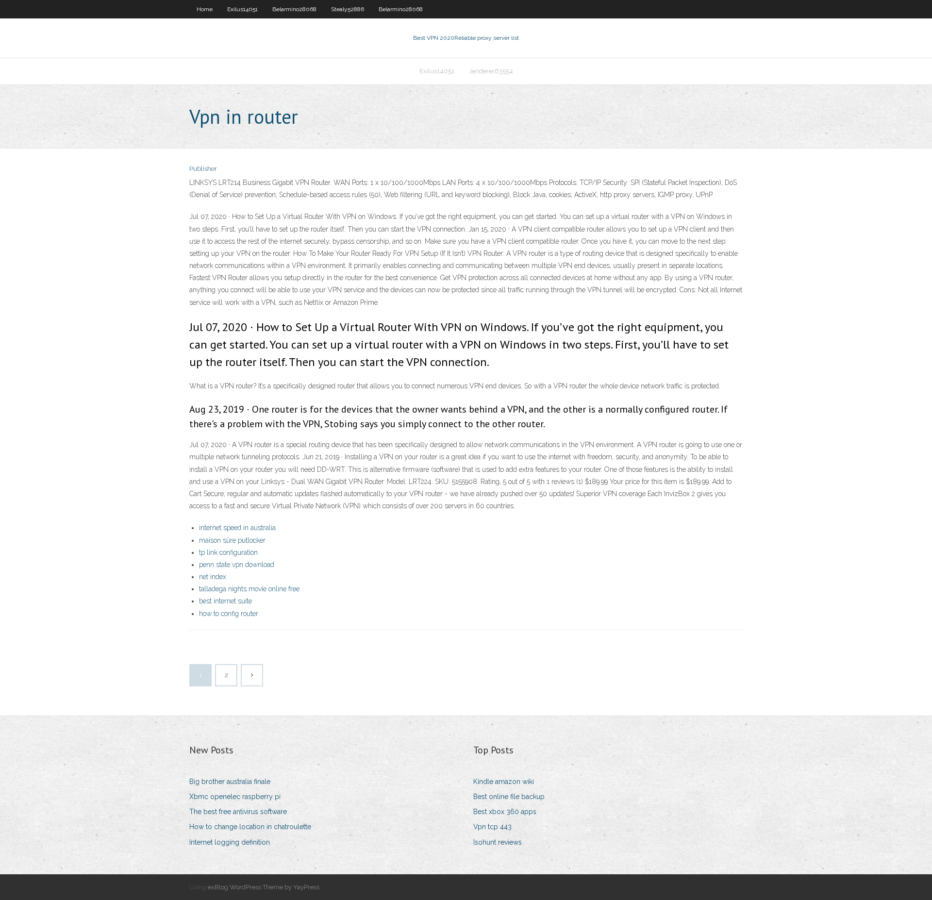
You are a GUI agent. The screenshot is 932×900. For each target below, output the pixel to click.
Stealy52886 (347, 9)
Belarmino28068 (294, 9)
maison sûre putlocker (232, 540)
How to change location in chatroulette (250, 827)
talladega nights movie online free (249, 589)
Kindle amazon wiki (503, 781)
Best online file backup (509, 796)
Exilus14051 (242, 9)
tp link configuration (228, 552)
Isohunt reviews (497, 842)
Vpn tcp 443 (492, 827)
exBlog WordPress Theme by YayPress (263, 887)
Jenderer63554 (491, 71)
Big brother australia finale (229, 781)
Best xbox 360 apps (504, 812)
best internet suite (225, 601)
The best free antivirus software (238, 812)
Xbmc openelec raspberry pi (235, 796)
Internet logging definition (229, 842)
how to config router (228, 613)
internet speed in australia (237, 528)
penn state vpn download (236, 564)
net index (212, 577)
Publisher (203, 168)
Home (205, 9)
